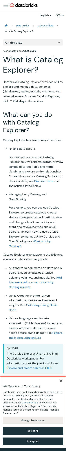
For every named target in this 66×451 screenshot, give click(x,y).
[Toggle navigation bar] (5, 5)
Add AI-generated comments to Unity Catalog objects (35, 282)
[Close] (61, 381)
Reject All (32, 430)
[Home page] (6, 25)
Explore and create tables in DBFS (29, 368)
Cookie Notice (30, 402)
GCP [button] (58, 15)
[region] (33, 412)
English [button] (44, 15)
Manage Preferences (33, 420)
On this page (13, 42)
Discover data (43, 181)
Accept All (33, 441)
